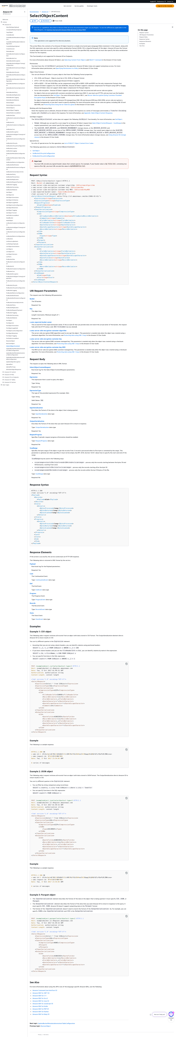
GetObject (56, 95)
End (39, 275)
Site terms (46, 1034)
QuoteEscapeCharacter (50, 227)
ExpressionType (41, 201)
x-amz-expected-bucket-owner (41, 322)
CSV (39, 214)
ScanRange (39, 273)
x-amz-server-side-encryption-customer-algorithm (48, 330)
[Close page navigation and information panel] (172, 27)
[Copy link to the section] (28, 175)
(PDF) (84, 30)
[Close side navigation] (24, 11)
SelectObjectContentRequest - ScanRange (106, 123)
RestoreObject (46, 1026)
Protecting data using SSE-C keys (75, 335)
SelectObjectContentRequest (44, 196)
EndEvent (39, 590)
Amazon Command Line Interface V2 (45, 990)
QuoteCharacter (47, 225)
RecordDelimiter (47, 229)
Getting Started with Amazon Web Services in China (64, 30)
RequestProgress (42, 203)
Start (40, 277)
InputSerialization (43, 209)
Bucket (32, 299)
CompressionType (45, 212)
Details (41, 506)
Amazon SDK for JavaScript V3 (43, 1004)
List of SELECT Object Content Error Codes (78, 143)
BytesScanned (46, 513)
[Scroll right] (98, 5)
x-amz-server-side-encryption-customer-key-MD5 (47, 347)
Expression (39, 198)
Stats (37, 504)
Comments (44, 218)
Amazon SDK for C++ (39, 996)
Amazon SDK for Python (41, 1011)
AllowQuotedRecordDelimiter (52, 216)
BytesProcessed (47, 508)
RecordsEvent (40, 609)
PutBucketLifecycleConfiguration (44, 156)
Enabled (41, 205)
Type (42, 236)
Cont (37, 534)
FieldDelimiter (47, 220)
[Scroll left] (62, 5)
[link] (55, 12)
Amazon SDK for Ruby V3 (41, 1014)
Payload (35, 495)
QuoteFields (46, 258)
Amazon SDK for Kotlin (40, 1006)
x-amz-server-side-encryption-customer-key (46, 339)
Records (38, 497)
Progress (38, 519)
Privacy (40, 1034)
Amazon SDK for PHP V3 (41, 1009)
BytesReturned (46, 510)
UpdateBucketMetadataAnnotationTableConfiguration (56, 1023)
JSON (39, 233)
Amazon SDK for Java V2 (41, 1001)
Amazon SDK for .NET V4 (41, 993)
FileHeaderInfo (47, 222)
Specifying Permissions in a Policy (67, 68)
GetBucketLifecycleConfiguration (44, 153)
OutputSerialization (43, 247)
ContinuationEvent (42, 580)
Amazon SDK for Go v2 (40, 998)
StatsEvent (39, 619)
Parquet (41, 240)
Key (31, 309)
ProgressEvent (40, 599)
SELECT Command (95, 60)
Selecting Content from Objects (75, 60)
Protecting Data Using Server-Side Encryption (59, 104)
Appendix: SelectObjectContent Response (98, 113)
